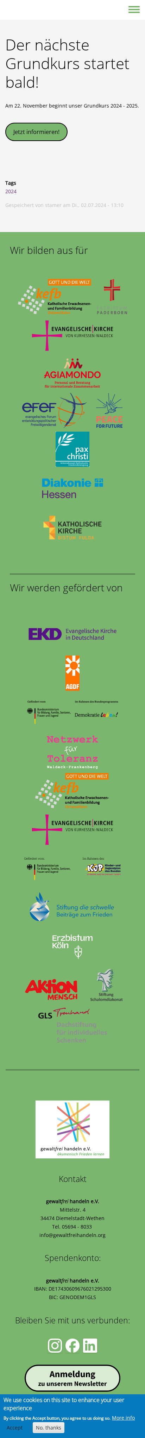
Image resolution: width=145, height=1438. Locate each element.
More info (123, 1417)
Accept (15, 1427)
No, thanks (48, 1427)
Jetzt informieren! (36, 132)
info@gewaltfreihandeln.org (72, 1235)
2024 (11, 191)
